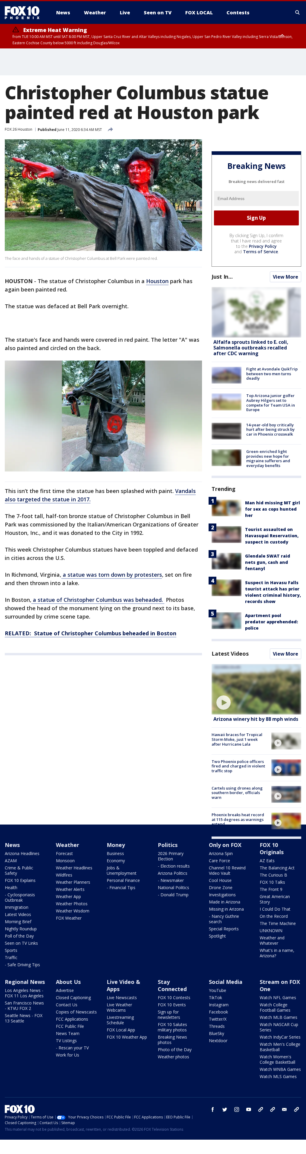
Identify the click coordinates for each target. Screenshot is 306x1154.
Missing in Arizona (226, 909)
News (12, 844)
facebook (213, 1109)
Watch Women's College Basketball (277, 1059)
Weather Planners (73, 882)
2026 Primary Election (170, 856)
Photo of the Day (175, 1049)
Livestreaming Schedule (120, 1019)
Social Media (225, 981)
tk (260, 1109)
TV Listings (66, 1040)
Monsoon (65, 860)
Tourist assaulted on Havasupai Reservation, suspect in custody (272, 535)
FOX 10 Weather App (127, 1037)
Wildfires (64, 875)
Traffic (11, 957)
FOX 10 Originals (272, 848)
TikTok (215, 997)
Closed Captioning (73, 997)
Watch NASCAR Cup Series (279, 1027)
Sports (11, 950)
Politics (168, 844)
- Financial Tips (121, 887)
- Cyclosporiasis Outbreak (20, 897)
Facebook (218, 1012)
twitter (225, 1109)
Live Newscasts (122, 997)
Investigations (222, 894)
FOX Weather (69, 918)
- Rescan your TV (72, 1048)
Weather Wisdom (72, 911)
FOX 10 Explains (20, 880)
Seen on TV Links (21, 943)
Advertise (65, 990)
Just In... (222, 276)
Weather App (68, 896)
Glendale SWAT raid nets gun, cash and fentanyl (267, 562)
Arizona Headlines (22, 853)
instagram (236, 1109)
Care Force (219, 860)
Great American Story (275, 899)
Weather (67, 844)
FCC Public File (70, 1026)
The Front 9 (271, 889)
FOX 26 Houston (18, 129)
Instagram (219, 1005)
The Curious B (273, 875)
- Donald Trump (173, 894)
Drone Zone (220, 887)
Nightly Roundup (21, 929)
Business (115, 853)
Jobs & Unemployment (122, 870)
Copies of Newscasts (76, 1012)
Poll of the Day (19, 936)
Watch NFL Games (278, 997)
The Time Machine (278, 923)
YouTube (217, 990)
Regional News (25, 981)
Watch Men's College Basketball (280, 1046)
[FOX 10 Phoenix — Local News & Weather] (24, 12)
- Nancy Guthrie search (224, 918)
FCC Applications (72, 1019)
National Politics (173, 887)
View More (285, 277)
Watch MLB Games (278, 1017)
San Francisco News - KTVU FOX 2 (24, 1005)
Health (11, 887)
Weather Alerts (70, 889)
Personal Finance (123, 880)
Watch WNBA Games (280, 1069)
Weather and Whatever (272, 940)
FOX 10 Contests (174, 997)
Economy (116, 860)
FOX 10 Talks (272, 882)
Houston (157, 281)
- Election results (174, 866)
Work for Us (67, 1055)
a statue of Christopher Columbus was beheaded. (97, 599)
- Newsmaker (171, 880)
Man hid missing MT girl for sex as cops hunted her (272, 509)
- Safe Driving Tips (22, 964)
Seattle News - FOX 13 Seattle (23, 1018)
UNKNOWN (271, 930)
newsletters (296, 1109)
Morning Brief (18, 921)
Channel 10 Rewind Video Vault (227, 870)
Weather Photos (72, 903)
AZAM (11, 860)
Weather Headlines (74, 868)
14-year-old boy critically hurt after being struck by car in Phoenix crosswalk (270, 429)
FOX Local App (121, 1030)
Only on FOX (225, 844)
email (284, 1109)
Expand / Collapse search (297, 12)
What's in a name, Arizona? (277, 952)
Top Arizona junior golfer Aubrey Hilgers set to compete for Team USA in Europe (270, 402)
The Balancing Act (277, 868)
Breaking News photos (172, 1039)
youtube (248, 1109)
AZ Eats (267, 860)
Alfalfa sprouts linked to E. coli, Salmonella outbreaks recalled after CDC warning (250, 348)
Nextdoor (218, 1040)
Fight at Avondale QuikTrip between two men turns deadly (272, 373)
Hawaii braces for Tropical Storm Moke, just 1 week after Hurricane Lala (237, 739)
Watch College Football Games (275, 1007)
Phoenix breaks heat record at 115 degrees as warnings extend (238, 819)
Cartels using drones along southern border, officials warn (237, 792)
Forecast (64, 853)
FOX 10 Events (172, 1005)
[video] (256, 689)
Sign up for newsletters (169, 1014)
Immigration (16, 907)
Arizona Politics (172, 873)
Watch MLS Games (278, 1076)
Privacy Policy (263, 246)
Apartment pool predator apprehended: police (271, 622)
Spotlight (217, 936)
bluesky (272, 1109)
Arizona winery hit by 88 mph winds (255, 719)
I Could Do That (275, 909)
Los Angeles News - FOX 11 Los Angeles (24, 993)
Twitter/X (218, 1019)
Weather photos (173, 1057)
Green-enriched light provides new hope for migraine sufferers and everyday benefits (268, 458)
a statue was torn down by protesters (111, 574)
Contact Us (66, 1005)
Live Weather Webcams (119, 1007)
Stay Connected (172, 985)
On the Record (274, 916)
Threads (217, 1026)
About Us (68, 981)
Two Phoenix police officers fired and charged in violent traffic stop (238, 766)
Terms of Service (260, 251)
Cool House (220, 880)
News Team (67, 1033)
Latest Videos (230, 653)
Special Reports (224, 929)
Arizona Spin (221, 853)
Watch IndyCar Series (280, 1037)
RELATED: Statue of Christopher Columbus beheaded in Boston (90, 633)
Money (116, 844)
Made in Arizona (224, 902)
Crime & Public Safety (19, 870)
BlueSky (216, 1033)
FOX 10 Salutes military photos (172, 1027)
